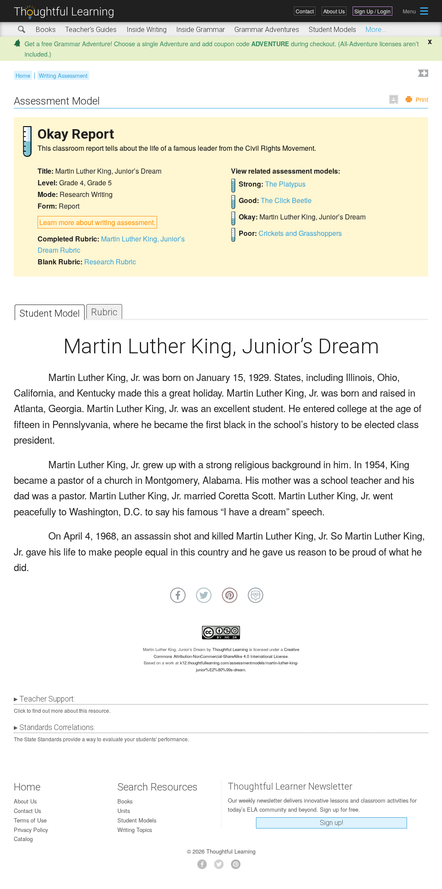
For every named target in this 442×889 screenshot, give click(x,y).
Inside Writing (146, 29)
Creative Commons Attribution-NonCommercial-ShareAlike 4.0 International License (227, 652)
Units (123, 810)
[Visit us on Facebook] (204, 867)
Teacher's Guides (91, 29)
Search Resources (157, 787)
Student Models (332, 29)
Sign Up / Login (372, 11)
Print (422, 99)
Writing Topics (134, 830)
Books (46, 29)
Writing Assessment (63, 75)
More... (376, 29)
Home (23, 75)
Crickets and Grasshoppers (300, 233)
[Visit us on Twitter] (221, 867)
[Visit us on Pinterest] (238, 867)
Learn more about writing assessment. (97, 222)
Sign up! (331, 823)
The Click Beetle (286, 200)
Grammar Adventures (266, 29)
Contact (305, 11)
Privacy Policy (31, 830)
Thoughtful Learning (230, 649)
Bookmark (422, 74)
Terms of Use (30, 820)
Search (22, 30)
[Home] (67, 12)
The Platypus (285, 184)
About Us (334, 11)
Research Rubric (110, 262)
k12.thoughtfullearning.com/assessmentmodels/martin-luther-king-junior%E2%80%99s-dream (239, 666)
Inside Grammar (200, 29)
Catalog (23, 839)
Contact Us (27, 810)
